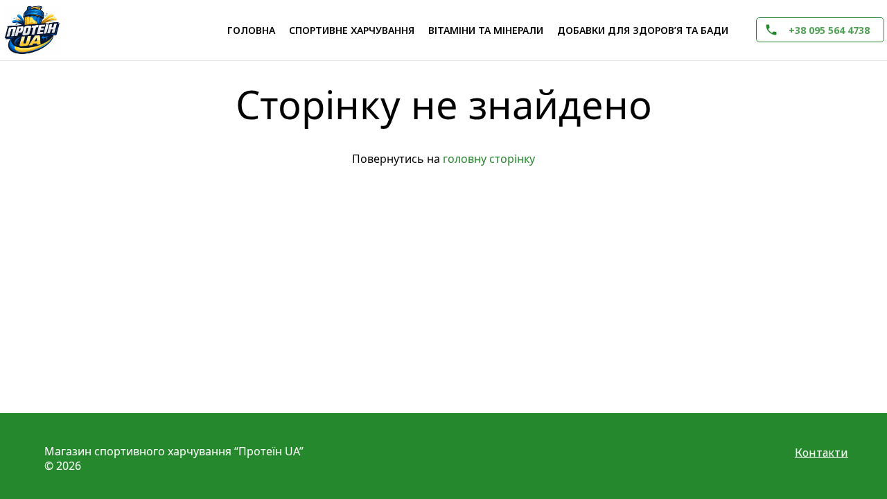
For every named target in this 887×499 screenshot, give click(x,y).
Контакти (821, 452)
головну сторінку (489, 158)
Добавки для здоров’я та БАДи (642, 30)
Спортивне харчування (351, 30)
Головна (251, 30)
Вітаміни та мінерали (485, 30)
